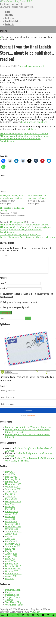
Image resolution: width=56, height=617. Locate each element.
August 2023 (11, 514)
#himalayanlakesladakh (36, 133)
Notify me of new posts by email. (16, 307)
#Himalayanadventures (11, 133)
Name (3, 277)
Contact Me (9, 24)
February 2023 (12, 524)
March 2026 (11, 477)
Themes (9, 600)
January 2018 (11, 564)
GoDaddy (35, 612)
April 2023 (10, 519)
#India (15, 136)
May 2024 (10, 509)
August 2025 (11, 491)
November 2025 (13, 484)
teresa (22, 66)
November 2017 (13, 568)
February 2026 (12, 479)
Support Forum (12, 597)
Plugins (9, 592)
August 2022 (11, 534)
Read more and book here (34, 122)
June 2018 (10, 559)
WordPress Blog (13, 602)
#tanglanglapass (40, 136)
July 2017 (9, 578)
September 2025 (13, 489)
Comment (4, 255)
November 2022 (13, 526)
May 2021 (10, 551)
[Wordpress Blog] (27, 615)
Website (3, 288)
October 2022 (11, 529)
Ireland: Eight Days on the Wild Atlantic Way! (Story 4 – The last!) (29, 459)
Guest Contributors (13, 21)
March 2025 (11, 499)
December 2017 (13, 566)
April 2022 (10, 539)
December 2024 (13, 501)
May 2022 (10, 536)
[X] (33, 615)
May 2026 (10, 472)
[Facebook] (7, 615)
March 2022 (11, 541)
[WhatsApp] (17, 615)
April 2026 (10, 474)
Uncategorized (17, 222)
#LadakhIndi (25, 136)
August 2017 (11, 576)
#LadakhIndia (27, 227)
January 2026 (11, 482)
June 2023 (10, 516)
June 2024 (10, 506)
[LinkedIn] (22, 615)
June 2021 (10, 549)
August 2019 (11, 554)
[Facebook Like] (12, 615)
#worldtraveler (7, 141)
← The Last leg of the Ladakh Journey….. (20, 234)
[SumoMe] (53, 615)
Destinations (10, 18)
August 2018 (11, 556)
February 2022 (12, 544)
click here (31, 129)
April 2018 (10, 561)
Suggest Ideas (12, 595)
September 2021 (13, 546)
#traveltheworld (16, 138)
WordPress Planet (14, 605)
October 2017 (11, 571)
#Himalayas (6, 136)
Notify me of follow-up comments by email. (20, 302)
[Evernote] (48, 615)
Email (3, 283)
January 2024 (11, 511)
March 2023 (11, 521)
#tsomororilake (33, 138)
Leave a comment (35, 66)
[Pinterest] (38, 615)
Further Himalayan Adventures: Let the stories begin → (27, 237)
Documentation (12, 590)
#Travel (4, 138)
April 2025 (10, 496)
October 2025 (11, 487)
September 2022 (13, 531)
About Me (9, 14)
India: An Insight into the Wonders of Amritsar (28, 427)
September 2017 (13, 573)
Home (7, 11)
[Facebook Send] (43, 615)
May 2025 (10, 494)
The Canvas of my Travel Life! (11, 4)
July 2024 (9, 504)
